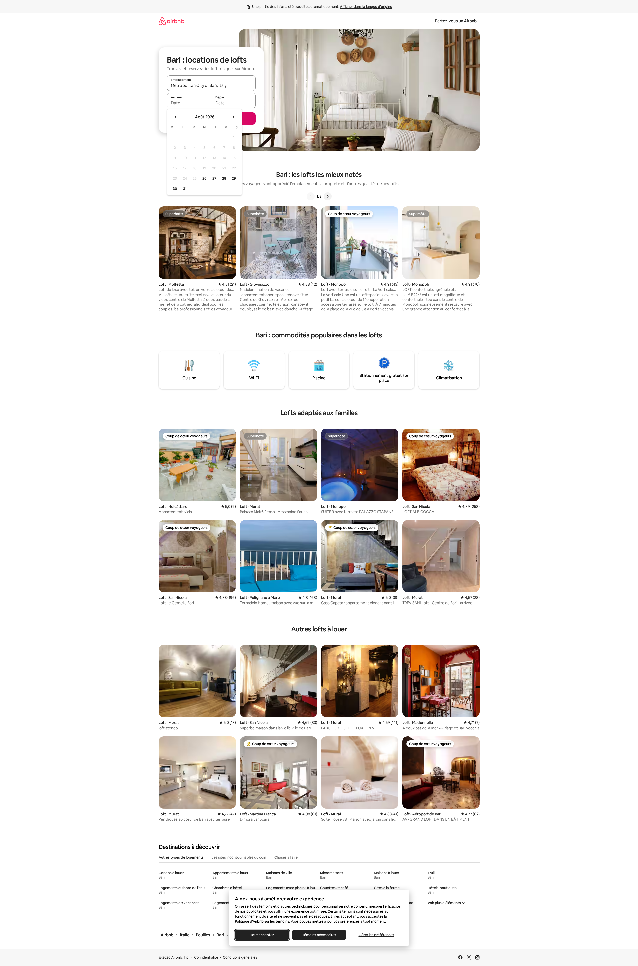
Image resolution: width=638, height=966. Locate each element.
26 (204, 178)
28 (224, 178)
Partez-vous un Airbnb (456, 21)
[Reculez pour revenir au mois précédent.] (175, 117)
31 (185, 188)
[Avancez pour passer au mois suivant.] (233, 117)
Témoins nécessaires (319, 935)
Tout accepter (262, 935)
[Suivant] (328, 196)
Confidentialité (206, 957)
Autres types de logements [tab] (181, 857)
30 (175, 188)
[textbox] (189, 103)
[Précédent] (311, 196)
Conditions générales (240, 957)
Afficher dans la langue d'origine (366, 6)
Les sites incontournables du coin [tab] (239, 857)
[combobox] (211, 85)
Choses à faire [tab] (286, 857)
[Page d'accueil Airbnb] (171, 21)
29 (234, 178)
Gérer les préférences (376, 935)
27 (214, 178)
